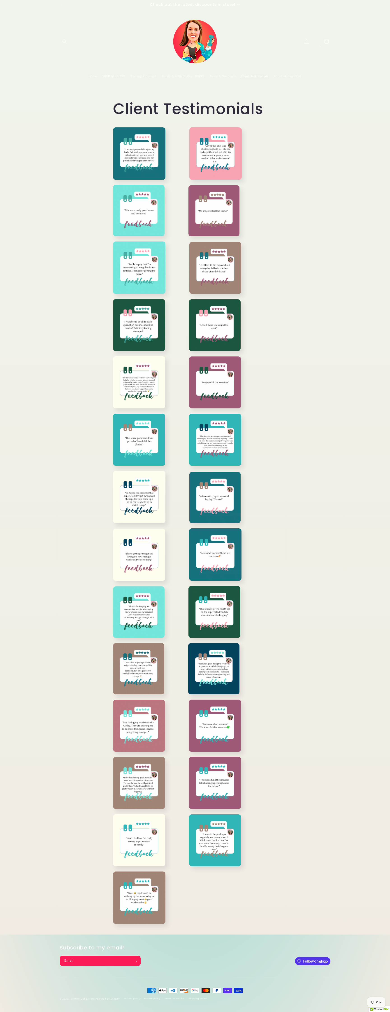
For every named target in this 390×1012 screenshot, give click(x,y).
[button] (65, 42)
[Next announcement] (329, 4)
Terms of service (175, 998)
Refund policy (132, 998)
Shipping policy (198, 998)
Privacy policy (152, 998)
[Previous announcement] (61, 4)
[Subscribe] (136, 961)
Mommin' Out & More (82, 999)
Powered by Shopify (107, 999)
